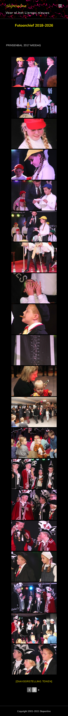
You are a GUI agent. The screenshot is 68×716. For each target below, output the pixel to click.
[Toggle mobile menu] (60, 6)
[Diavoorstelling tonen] (34, 681)
